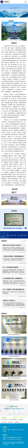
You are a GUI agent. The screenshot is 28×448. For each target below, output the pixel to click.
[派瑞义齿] (14, 10)
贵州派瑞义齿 (10, 422)
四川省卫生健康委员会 (13, 419)
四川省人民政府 (4, 419)
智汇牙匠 (6, 444)
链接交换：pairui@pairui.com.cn (20, 417)
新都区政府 (21, 419)
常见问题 (4, 431)
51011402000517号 (20, 443)
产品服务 (9, 429)
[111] (14, 31)
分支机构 (17, 429)
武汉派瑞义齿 (4, 422)
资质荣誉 (4, 429)
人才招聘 (13, 429)
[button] (13, 39)
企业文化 (22, 429)
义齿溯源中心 (17, 422)
